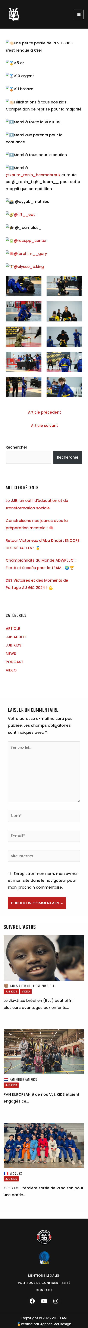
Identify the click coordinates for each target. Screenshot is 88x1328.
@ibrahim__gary (30, 253)
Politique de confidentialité (44, 1283)
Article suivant (44, 425)
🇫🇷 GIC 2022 (13, 1174)
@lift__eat (24, 214)
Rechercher (16, 447)
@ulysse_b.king (29, 266)
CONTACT (44, 1290)
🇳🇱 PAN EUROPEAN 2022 (21, 1080)
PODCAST (14, 661)
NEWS (11, 653)
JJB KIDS (13, 645)
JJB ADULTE (16, 636)
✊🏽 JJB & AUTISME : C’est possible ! (30, 986)
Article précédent (44, 412)
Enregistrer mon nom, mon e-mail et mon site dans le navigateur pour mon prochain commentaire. (43, 880)
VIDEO (11, 670)
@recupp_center (30, 240)
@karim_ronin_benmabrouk (33, 174)
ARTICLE (13, 628)
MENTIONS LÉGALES (44, 1275)
